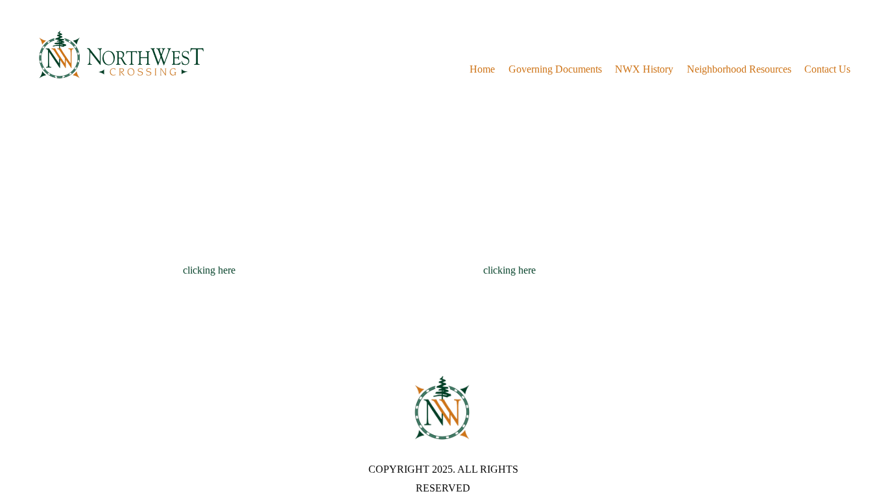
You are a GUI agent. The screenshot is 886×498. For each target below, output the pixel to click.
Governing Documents (555, 69)
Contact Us (827, 69)
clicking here (209, 270)
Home (482, 69)
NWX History (644, 69)
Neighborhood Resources (739, 69)
